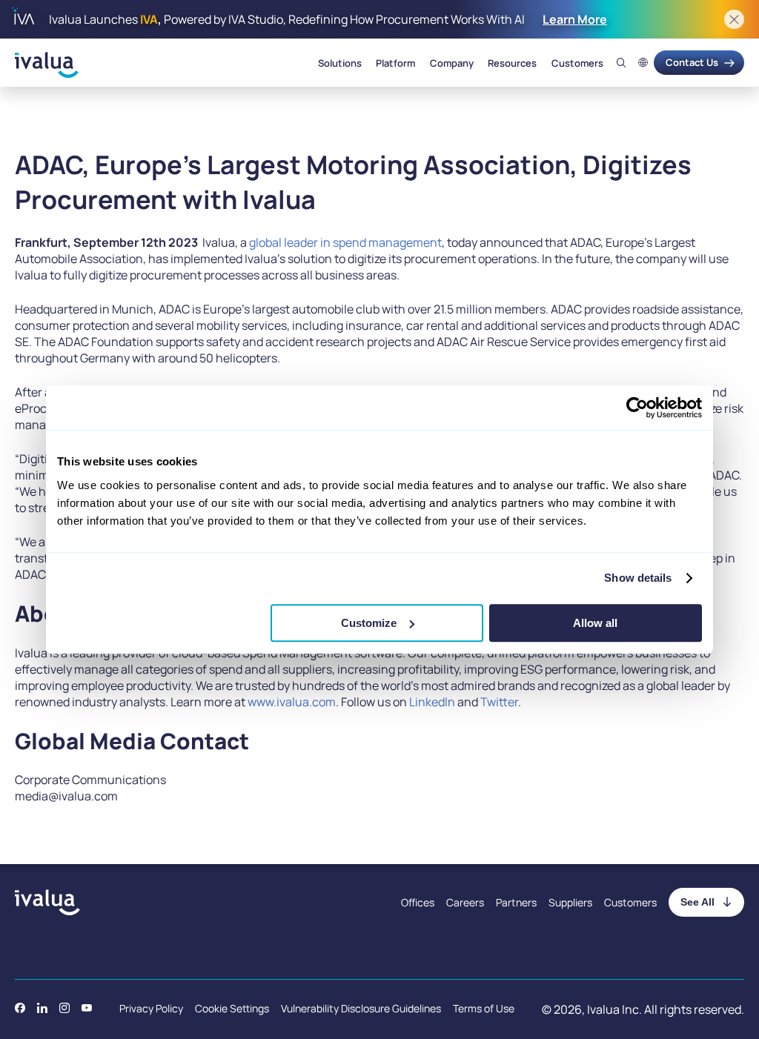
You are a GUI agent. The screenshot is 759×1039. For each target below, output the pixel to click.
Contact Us (692, 62)
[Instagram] (64, 1008)
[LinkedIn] (42, 1008)
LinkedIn (432, 702)
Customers (577, 63)
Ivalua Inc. (614, 1009)
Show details (638, 577)
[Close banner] (734, 20)
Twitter (499, 702)
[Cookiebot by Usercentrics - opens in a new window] (637, 407)
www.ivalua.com (292, 702)
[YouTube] (87, 1008)
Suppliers (570, 902)
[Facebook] (20, 1008)
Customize (369, 623)
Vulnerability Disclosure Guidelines (361, 1008)
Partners (516, 902)
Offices (417, 902)
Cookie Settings (232, 1008)
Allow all (595, 623)
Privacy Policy (151, 1008)
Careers (465, 902)
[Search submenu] (621, 63)
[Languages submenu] (643, 63)
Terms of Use (483, 1008)
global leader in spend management (345, 242)
